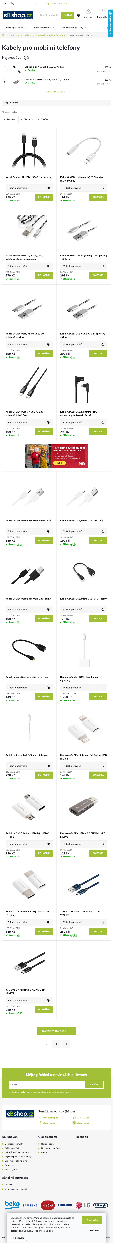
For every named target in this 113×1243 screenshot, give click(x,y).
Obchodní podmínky (14, 1144)
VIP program (11, 1169)
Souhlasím (92, 1220)
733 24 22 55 (83, 1117)
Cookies (8, 1185)
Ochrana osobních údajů (16, 1189)
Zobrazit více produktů (55, 91)
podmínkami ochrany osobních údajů (54, 1092)
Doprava (9, 1165)
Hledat (67, 15)
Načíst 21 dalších (54, 1031)
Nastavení (18, 1237)
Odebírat (94, 1084)
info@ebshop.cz (50, 1117)
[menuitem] (16, 27)
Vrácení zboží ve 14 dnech (17, 1152)
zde (51, 1230)
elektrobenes (49, 1123)
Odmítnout (93, 1230)
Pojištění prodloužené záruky (18, 1157)
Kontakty (45, 1152)
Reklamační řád (12, 1148)
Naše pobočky (8, 3)
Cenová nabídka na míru (16, 1161)
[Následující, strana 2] (56, 1044)
